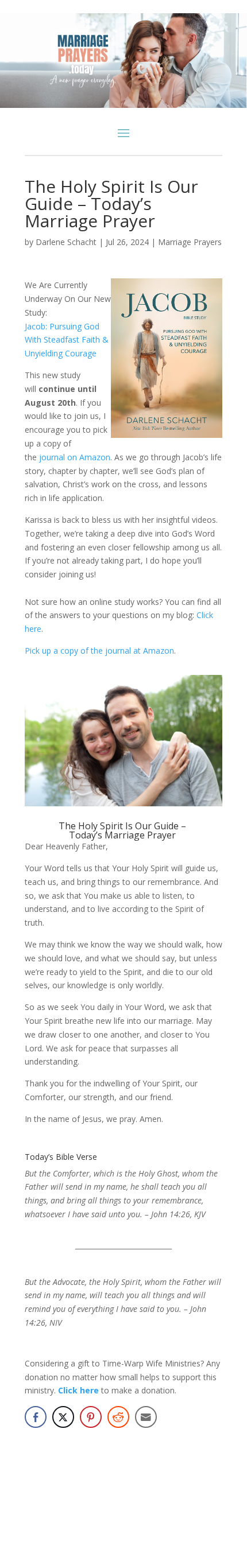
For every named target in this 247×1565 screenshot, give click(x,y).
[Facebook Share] (36, 1417)
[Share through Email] (146, 1417)
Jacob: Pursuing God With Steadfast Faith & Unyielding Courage (67, 340)
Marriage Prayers (190, 241)
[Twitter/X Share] (63, 1417)
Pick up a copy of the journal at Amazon (99, 650)
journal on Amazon (74, 457)
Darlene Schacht (66, 241)
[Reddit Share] (118, 1417)
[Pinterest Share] (91, 1417)
